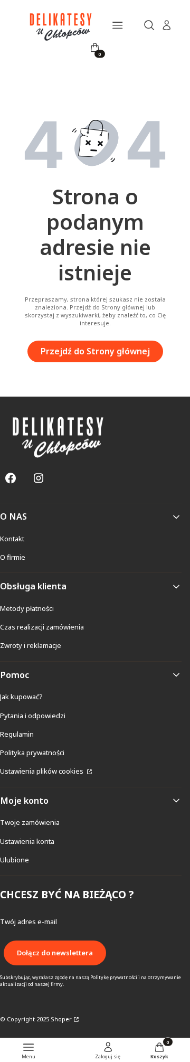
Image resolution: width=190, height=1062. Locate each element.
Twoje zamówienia (30, 822)
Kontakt (12, 538)
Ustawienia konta (27, 841)
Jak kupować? (21, 696)
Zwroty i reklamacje (30, 645)
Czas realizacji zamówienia (42, 627)
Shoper (61, 1019)
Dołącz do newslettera (55, 952)
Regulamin (17, 734)
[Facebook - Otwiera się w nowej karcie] (10, 478)
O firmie (12, 557)
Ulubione (14, 859)
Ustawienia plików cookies (42, 771)
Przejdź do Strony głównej (95, 351)
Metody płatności (27, 608)
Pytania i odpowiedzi (32, 715)
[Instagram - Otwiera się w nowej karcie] (38, 478)
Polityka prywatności (32, 752)
